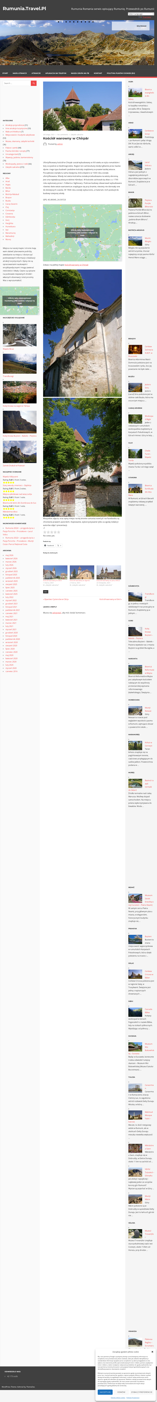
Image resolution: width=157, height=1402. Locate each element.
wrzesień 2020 (12, 642)
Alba (7, 178)
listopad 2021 (11, 607)
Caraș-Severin (11, 204)
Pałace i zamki (11, 147)
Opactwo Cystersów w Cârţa (56, 599)
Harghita (9, 223)
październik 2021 (13, 610)
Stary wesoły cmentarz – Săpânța (17, 485)
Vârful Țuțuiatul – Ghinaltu (149, 1172)
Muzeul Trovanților (149, 1233)
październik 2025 (13, 578)
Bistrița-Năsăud (12, 194)
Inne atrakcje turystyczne (16, 128)
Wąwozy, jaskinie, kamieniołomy (19, 157)
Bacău (8, 188)
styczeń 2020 (11, 668)
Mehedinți (10, 236)
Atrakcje (36, 73)
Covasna (9, 213)
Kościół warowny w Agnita (80, 580)
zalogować (56, 612)
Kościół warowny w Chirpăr (76, 264)
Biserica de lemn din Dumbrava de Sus (19, 503)
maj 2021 (9, 616)
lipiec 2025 (10, 587)
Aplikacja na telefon (55, 73)
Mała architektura (13, 131)
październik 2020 (13, 639)
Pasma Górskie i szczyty (16, 151)
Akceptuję (105, 1392)
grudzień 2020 (12, 632)
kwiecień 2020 (11, 658)
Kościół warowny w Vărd (52, 580)
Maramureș (11, 233)
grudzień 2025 (12, 571)
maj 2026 (9, 555)
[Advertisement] (85, 153)
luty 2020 (9, 665)
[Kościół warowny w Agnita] (82, 572)
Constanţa (10, 210)
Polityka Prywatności (132, 1398)
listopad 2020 (11, 636)
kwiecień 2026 (11, 558)
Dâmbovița (10, 217)
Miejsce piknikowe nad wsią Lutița (17, 494)
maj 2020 (9, 655)
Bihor (8, 191)
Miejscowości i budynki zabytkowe (20, 135)
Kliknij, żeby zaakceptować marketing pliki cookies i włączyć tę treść (82, 232)
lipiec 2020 (10, 649)
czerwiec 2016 (11, 671)
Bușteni (148, 936)
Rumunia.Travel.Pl (24, 8)
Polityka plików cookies (118, 1398)
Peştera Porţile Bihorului (149, 203)
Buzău (8, 200)
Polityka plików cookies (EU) (121, 73)
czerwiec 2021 (11, 613)
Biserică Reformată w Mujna (149, 669)
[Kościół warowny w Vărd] (55, 572)
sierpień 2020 (11, 645)
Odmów (121, 1392)
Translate (147, 17)
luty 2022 (9, 597)
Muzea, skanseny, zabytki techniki (20, 141)
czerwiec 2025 (11, 590)
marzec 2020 (11, 661)
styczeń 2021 (11, 629)
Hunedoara (10, 226)
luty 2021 (9, 626)
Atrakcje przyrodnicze (15, 125)
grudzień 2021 (12, 603)
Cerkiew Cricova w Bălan (149, 974)
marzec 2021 (11, 623)
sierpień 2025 (11, 584)
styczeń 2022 (11, 600)
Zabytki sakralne (77, 134)
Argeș (8, 184)
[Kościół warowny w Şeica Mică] (109, 572)
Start (5, 73)
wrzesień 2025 (12, 581)
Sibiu (45, 592)
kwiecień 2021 (11, 619)
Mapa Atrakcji (20, 73)
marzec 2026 (11, 561)
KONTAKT (98, 73)
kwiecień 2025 (11, 594)
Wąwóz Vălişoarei (10, 476)
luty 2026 (9, 565)
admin (60, 144)
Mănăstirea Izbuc (10, 511)
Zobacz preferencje (141, 1392)
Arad (8, 181)
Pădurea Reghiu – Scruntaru (149, 1342)
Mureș (8, 239)
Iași (7, 229)
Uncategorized (12, 154)
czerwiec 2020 (11, 652)
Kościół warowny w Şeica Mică (108, 580)
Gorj (7, 220)
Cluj (7, 207)
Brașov (8, 197)
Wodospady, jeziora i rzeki (17, 164)
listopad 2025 (11, 574)
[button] (152, 1352)
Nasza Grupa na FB (80, 73)
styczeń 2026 (11, 568)
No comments (62, 134)
